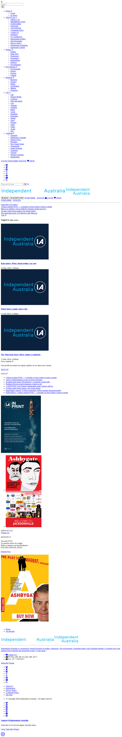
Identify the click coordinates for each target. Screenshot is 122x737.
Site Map (9, 695)
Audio (12, 129)
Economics (14, 58)
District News (15, 140)
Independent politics (18, 39)
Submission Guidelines (19, 45)
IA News (13, 15)
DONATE (14, 26)
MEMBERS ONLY (18, 22)
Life (7, 93)
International (15, 60)
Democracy (14, 56)
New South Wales (17, 144)
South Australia (16, 148)
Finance (13, 82)
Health (12, 118)
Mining (13, 88)
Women (13, 123)
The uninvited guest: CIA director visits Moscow (19, 213)
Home (8, 11)
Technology (14, 86)
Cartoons (13, 99)
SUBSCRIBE (15, 24)
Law (12, 103)
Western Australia (17, 155)
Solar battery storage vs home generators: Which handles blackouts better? (33, 390)
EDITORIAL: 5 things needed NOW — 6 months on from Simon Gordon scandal (37, 393)
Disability (14, 114)
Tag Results (10, 631)
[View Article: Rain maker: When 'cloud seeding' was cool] (25, 259)
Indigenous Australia (18, 138)
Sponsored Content (17, 47)
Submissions (10, 688)
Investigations (15, 65)
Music (12, 110)
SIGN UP (4, 369)
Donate (11, 663)
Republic (13, 142)
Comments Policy (17, 30)
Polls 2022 (14, 54)
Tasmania (14, 150)
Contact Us (12, 655)
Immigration (15, 157)
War (12, 131)
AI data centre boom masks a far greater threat (18, 211)
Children (13, 108)
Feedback (14, 35)
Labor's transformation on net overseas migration (24, 380)
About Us (9, 686)
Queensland (14, 146)
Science (13, 73)
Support (14, 720)
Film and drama (16, 101)
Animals (13, 105)
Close (3, 729)
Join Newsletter (16, 41)
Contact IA (14, 32)
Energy (13, 71)
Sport (12, 120)
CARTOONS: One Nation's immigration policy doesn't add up (29, 386)
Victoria (13, 153)
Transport (14, 90)
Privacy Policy (15, 43)
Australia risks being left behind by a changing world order (28, 382)
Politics (9, 50)
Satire (12, 125)
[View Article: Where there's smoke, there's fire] (25, 304)
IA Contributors (16, 37)
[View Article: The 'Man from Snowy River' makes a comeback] (25, 350)
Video (12, 127)
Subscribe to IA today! (9, 205)
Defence (13, 62)
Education (14, 116)
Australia (9, 133)
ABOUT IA (10, 17)
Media (12, 84)
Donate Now (6, 552)
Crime (12, 112)
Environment (11, 67)
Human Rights (15, 97)
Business (9, 78)
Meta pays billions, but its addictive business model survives (23, 209)
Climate (13, 75)
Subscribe (4, 663)
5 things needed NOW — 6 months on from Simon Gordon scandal (26, 207)
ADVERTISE (15, 28)
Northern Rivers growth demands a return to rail (24, 384)
